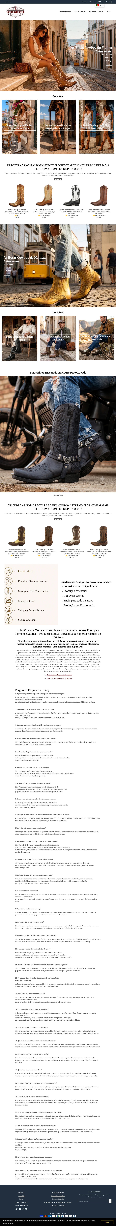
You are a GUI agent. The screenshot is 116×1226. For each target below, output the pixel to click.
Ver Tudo (58, 179)
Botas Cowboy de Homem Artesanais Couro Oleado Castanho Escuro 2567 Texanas (99, 551)
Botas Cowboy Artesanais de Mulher (59, 675)
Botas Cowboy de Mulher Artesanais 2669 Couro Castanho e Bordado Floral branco (17, 211)
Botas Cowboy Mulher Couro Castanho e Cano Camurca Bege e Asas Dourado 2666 (44, 211)
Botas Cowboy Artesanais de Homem (59, 679)
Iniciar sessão (84, 1)
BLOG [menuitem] (108, 12)
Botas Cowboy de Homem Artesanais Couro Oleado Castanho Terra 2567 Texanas (44, 551)
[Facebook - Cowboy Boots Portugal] (20, 1209)
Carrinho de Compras (104, 1)
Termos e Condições (58, 1199)
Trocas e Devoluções (21, 1202)
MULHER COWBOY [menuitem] (65, 12)
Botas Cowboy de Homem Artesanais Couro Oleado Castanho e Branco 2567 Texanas (72, 551)
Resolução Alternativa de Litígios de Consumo (58, 1202)
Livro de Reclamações (58, 1205)
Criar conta (92, 1)
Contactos (21, 1192)
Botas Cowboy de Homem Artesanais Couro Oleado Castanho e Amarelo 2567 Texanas (17, 551)
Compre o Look (58, 495)
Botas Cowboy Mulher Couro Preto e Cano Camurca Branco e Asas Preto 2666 (72, 211)
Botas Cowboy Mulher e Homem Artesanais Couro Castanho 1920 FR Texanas (99, 211)
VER (109, 64)
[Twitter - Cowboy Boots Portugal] (16, 1209)
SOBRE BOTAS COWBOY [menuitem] (96, 12)
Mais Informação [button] (8, 1223)
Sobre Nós (21, 1196)
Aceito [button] (107, 1222)
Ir (110, 1201)
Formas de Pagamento (21, 1205)
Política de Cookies (58, 1192)
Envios (21, 1199)
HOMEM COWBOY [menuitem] (79, 12)
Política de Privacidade (58, 1196)
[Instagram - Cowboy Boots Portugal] (23, 1209)
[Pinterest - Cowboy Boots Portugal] (26, 1209)
